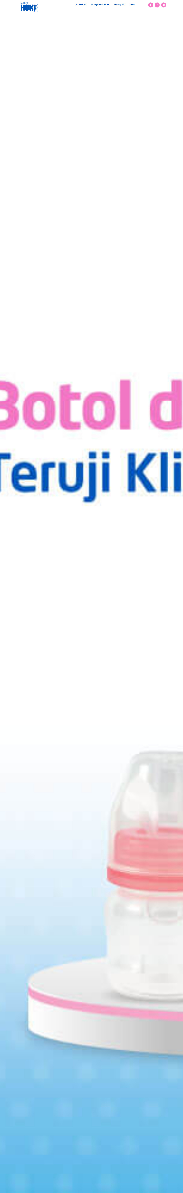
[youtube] (163, 5)
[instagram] (157, 5)
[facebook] (150, 5)
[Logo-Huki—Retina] (29, 2)
